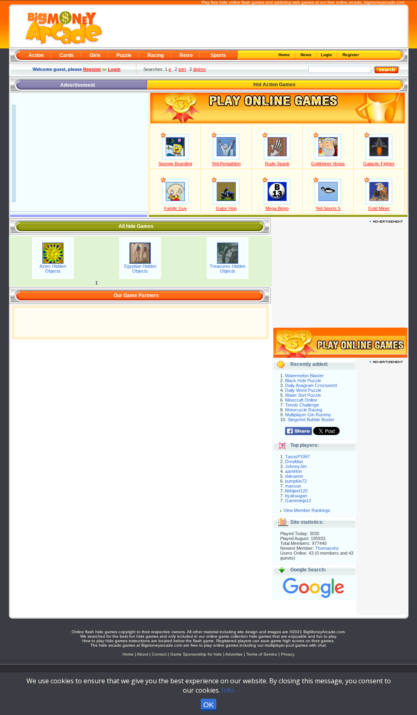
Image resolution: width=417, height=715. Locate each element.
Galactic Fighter (379, 163)
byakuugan (296, 495)
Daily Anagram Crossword (311, 385)
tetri (182, 69)
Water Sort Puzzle (303, 395)
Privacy (287, 654)
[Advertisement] (254, 27)
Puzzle (124, 55)
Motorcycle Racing (303, 409)
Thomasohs (327, 548)
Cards (66, 55)
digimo (199, 69)
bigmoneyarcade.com (384, 2)
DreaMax (294, 461)
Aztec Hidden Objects (53, 268)
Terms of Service (262, 654)
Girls (95, 55)
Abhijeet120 (296, 490)
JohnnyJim (296, 466)
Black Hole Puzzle (303, 380)
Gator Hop (226, 208)
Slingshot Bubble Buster (311, 419)
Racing (155, 55)
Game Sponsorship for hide (196, 654)
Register (350, 54)
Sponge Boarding (175, 163)
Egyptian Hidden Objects (140, 268)
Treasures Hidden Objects (228, 268)
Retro (186, 55)
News (306, 54)
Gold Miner (379, 208)
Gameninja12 (298, 500)
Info (228, 690)
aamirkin (293, 471)
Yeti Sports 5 (328, 208)
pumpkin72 (296, 481)
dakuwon (294, 476)
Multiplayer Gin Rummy (308, 414)
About (142, 654)
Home (284, 54)
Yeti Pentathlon (226, 163)
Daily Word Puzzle (303, 390)
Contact (159, 654)
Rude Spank (277, 163)
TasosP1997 (297, 456)
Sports (218, 55)
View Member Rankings (306, 510)
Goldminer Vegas (328, 163)
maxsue (293, 485)
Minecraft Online (301, 400)
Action (36, 55)
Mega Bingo (277, 208)
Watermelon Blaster (304, 375)
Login (327, 54)
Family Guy (175, 208)
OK (208, 705)
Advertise (234, 654)
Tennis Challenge (302, 404)
